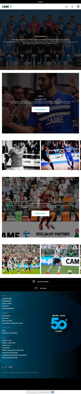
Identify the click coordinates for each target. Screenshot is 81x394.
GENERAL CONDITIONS (8, 343)
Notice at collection (32, 392)
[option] (40, 39)
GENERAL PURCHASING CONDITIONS (13, 350)
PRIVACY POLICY (7, 340)
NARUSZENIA (6, 348)
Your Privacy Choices (44, 392)
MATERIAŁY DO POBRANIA (9, 333)
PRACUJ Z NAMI (6, 303)
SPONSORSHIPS (6, 301)
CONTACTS (5, 306)
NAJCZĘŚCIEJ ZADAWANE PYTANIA (12, 323)
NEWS (3, 330)
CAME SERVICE (6, 316)
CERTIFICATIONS (7, 298)
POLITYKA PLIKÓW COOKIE (10, 352)
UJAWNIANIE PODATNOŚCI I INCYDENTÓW (14, 355)
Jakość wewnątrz (8, 308)
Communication (6, 327)
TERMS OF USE (6, 345)
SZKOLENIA (5, 318)
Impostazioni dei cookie (10, 357)
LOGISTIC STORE (7, 320)
